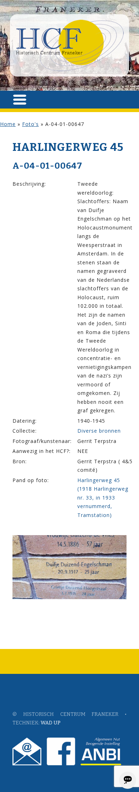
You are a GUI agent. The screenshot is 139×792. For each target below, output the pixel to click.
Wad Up (51, 723)
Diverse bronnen (99, 430)
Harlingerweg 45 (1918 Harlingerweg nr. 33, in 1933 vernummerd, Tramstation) (102, 497)
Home (8, 124)
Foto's (30, 124)
